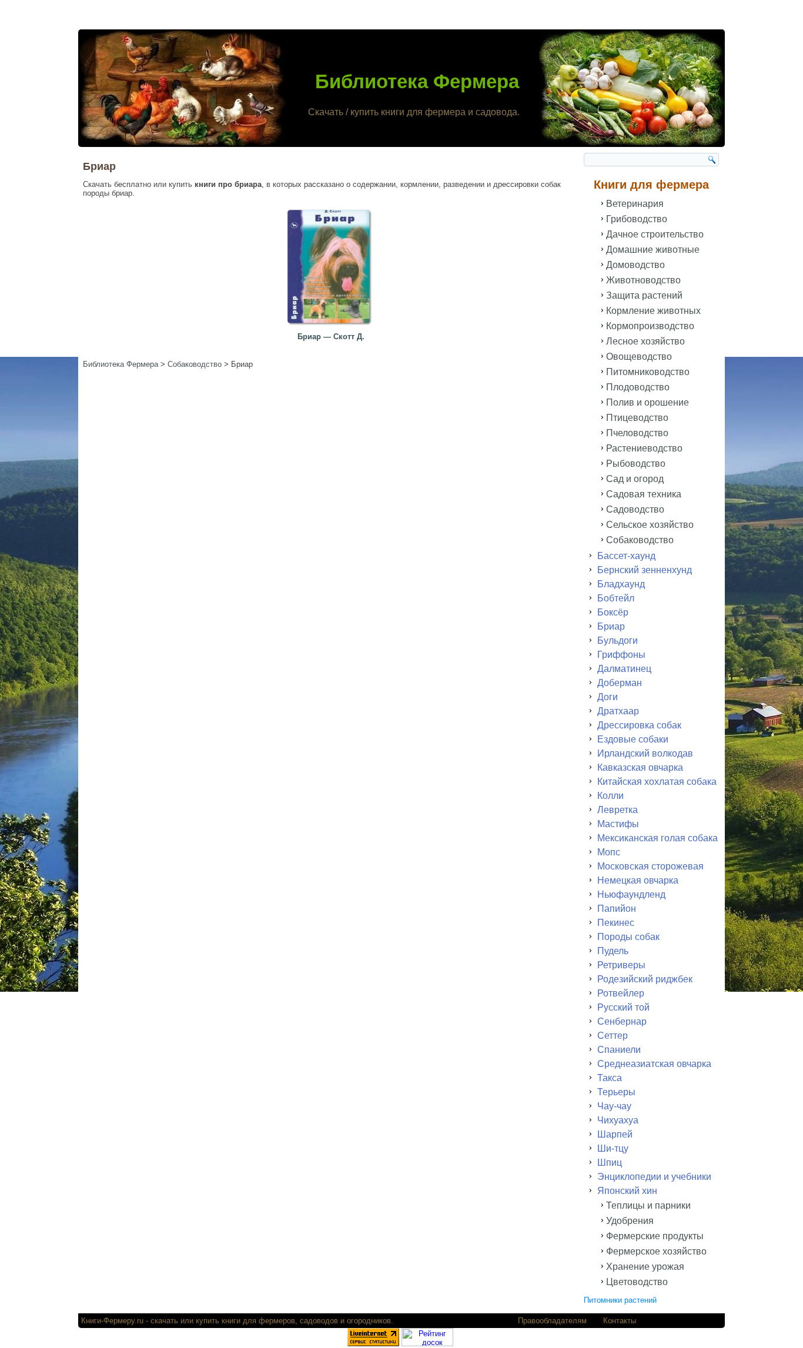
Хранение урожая (645, 1267)
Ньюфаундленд (631, 894)
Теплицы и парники (648, 1205)
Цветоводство (637, 1282)
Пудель (612, 951)
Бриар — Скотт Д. (330, 336)
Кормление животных (653, 311)
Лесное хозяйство (645, 341)
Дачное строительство (655, 234)
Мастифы (618, 824)
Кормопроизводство (650, 326)
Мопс (608, 852)
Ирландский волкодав (645, 753)
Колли (610, 796)
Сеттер (612, 1036)
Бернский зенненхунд (644, 570)
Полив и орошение (647, 402)
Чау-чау (614, 1106)
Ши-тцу (612, 1148)
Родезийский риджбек (644, 979)
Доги (607, 697)
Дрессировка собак (639, 725)
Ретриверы (621, 965)
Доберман (619, 683)
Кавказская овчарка (640, 767)
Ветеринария (635, 204)
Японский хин (627, 1191)
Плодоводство (638, 387)
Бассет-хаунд (626, 556)
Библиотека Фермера (417, 81)
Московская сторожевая (650, 866)
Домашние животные (653, 250)
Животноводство (643, 280)
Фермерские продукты (655, 1236)
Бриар (611, 626)
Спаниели (619, 1050)
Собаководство (640, 540)
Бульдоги (617, 640)
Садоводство (635, 509)
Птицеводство (637, 418)
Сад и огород (635, 479)
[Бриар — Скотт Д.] (331, 326)
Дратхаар (618, 711)
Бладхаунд (621, 584)
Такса (609, 1078)
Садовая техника (643, 494)
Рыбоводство (635, 464)
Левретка (617, 810)
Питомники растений (620, 1300)
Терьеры (616, 1092)
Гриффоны (621, 655)
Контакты (619, 1320)
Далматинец (624, 669)
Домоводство (635, 265)
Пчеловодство (637, 433)
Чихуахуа (617, 1120)
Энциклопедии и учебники (654, 1177)
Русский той (623, 1007)
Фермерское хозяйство (656, 1251)
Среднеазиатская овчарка (654, 1064)
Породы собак (628, 937)
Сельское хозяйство (650, 525)
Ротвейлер (620, 993)
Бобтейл (615, 598)
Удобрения (630, 1221)
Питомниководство (648, 372)
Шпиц (609, 1163)
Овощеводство (639, 357)
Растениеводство (644, 448)
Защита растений (644, 295)
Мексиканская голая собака (657, 838)
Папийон (616, 909)
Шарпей (615, 1134)
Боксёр (612, 612)
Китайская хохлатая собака (657, 782)
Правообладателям (552, 1320)
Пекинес (615, 923)
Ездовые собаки (632, 739)
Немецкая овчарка (637, 880)
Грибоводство (636, 219)
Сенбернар (622, 1021)
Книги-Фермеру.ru (112, 1320)
